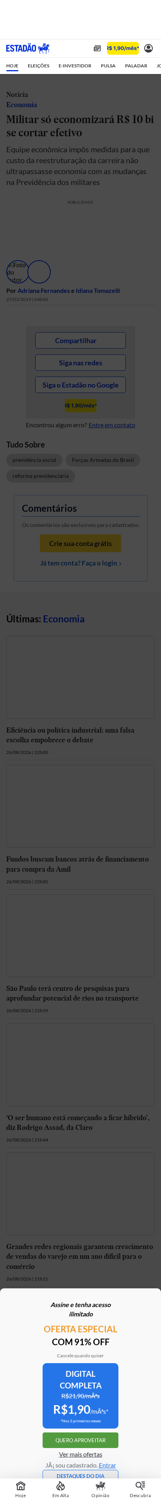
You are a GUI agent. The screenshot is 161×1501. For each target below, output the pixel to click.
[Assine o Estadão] (123, 48)
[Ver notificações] (148, 48)
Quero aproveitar (80, 1440)
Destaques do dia (80, 1476)
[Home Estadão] (27, 48)
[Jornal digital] (97, 48)
